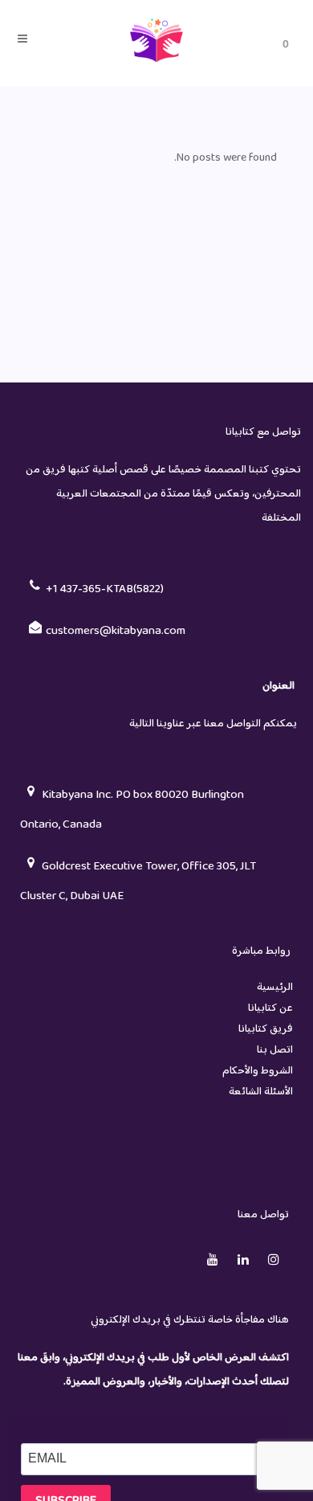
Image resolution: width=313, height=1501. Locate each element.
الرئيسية (275, 987)
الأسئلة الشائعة (261, 1092)
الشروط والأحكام (257, 1071)
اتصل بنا (275, 1050)
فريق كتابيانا (265, 1029)
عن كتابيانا (270, 1008)
